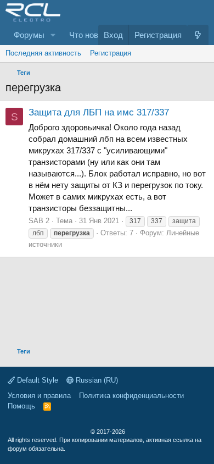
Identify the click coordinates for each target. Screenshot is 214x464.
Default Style (36, 380)
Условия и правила (39, 395)
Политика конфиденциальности (131, 395)
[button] (53, 35)
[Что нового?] (198, 35)
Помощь (21, 406)
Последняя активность (43, 53)
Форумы (29, 35)
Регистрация (110, 53)
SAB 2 (39, 221)
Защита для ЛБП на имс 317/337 (99, 112)
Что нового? (91, 35)
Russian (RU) (96, 380)
